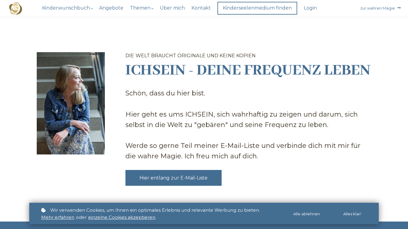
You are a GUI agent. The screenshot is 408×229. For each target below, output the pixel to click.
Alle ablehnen (306, 213)
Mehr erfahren (57, 217)
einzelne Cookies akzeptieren (121, 217)
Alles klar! (352, 213)
